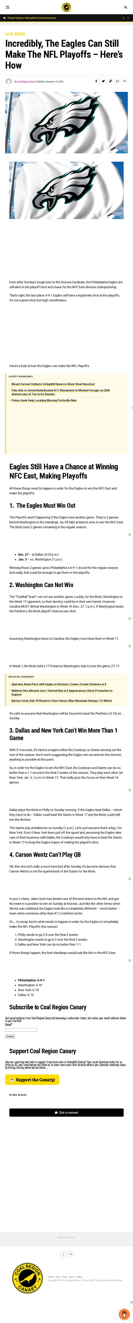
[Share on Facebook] (96, 81)
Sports (72, 1276)
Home (51, 1276)
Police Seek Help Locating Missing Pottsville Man (44, 400)
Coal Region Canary (26, 81)
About (79, 1276)
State (64, 1276)
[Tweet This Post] (103, 81)
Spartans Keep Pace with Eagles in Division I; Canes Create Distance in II (59, 684)
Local (57, 1276)
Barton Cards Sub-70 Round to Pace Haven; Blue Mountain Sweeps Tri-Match (62, 700)
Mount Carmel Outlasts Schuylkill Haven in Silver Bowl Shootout (53, 384)
